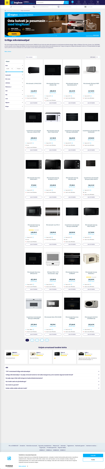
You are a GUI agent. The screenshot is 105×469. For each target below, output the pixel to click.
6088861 (26, 2)
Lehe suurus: (93, 57)
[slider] (6, 71)
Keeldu (93, 459)
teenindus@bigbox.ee (29, 3)
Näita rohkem (8, 51)
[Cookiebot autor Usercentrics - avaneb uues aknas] (9, 466)
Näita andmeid (22, 466)
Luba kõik (93, 455)
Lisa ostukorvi (33, 102)
